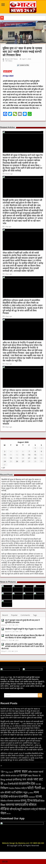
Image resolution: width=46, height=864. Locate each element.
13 (23, 455)
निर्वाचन (18, 788)
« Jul (3, 467)
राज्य (39, 796)
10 (5, 455)
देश (33, 783)
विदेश (42, 801)
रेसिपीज (3, 801)
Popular (14, 615)
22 (35, 458)
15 (35, 455)
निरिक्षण (4, 788)
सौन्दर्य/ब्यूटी (16, 809)
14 (29, 455)
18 (11, 458)
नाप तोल (38, 784)
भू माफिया (30, 793)
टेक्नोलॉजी (13, 784)
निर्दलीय (11, 788)
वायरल (17, 800)
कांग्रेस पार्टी (15, 775)
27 (23, 461)
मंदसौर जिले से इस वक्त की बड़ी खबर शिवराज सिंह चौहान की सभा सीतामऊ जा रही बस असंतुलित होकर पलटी (24, 636)
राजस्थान (31, 797)
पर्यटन (24, 788)
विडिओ (36, 800)
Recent (5, 615)
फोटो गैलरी (34, 788)
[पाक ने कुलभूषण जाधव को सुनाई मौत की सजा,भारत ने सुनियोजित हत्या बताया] (2, 620)
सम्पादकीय (21, 804)
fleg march (9, 772)
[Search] (40, 695)
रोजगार (10, 800)
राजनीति (23, 797)
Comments (25, 615)
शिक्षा (2, 805)
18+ (2, 771)
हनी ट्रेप (9, 814)
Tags (35, 615)
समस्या (10, 805)
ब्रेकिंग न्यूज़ (21, 792)
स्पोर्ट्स (34, 809)
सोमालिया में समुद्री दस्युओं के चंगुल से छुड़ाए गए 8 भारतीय (24, 629)
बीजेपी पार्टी (10, 792)
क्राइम (24, 775)
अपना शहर (20, 771)
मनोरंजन (13, 796)
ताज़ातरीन (24, 784)
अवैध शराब (5, 775)
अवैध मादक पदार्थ (35, 771)
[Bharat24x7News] (23, 6)
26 (17, 461)
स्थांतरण (26, 809)
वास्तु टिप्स (27, 800)
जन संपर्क (27, 779)
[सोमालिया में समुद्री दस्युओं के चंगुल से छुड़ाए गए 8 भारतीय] (2, 629)
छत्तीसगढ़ (17, 779)
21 (29, 458)
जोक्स (5, 784)
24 (5, 461)
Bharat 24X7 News (11, 59)
